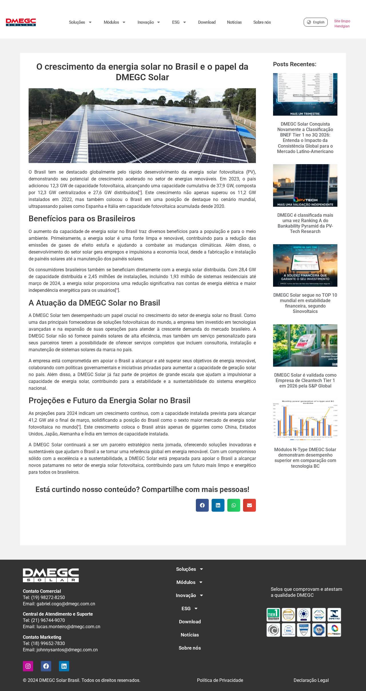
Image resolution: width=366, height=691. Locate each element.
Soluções (77, 22)
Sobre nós (262, 22)
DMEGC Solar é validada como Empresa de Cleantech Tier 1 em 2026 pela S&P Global (305, 380)
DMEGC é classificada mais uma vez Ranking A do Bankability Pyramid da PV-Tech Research (305, 223)
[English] (309, 22)
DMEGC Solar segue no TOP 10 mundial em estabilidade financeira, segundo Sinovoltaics (305, 303)
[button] (202, 505)
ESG (176, 22)
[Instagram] (28, 666)
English (319, 22)
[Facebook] (46, 666)
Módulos (111, 22)
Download (207, 22)
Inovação (146, 22)
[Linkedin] (64, 666)
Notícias (234, 22)
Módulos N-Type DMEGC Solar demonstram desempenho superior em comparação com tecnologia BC (305, 458)
